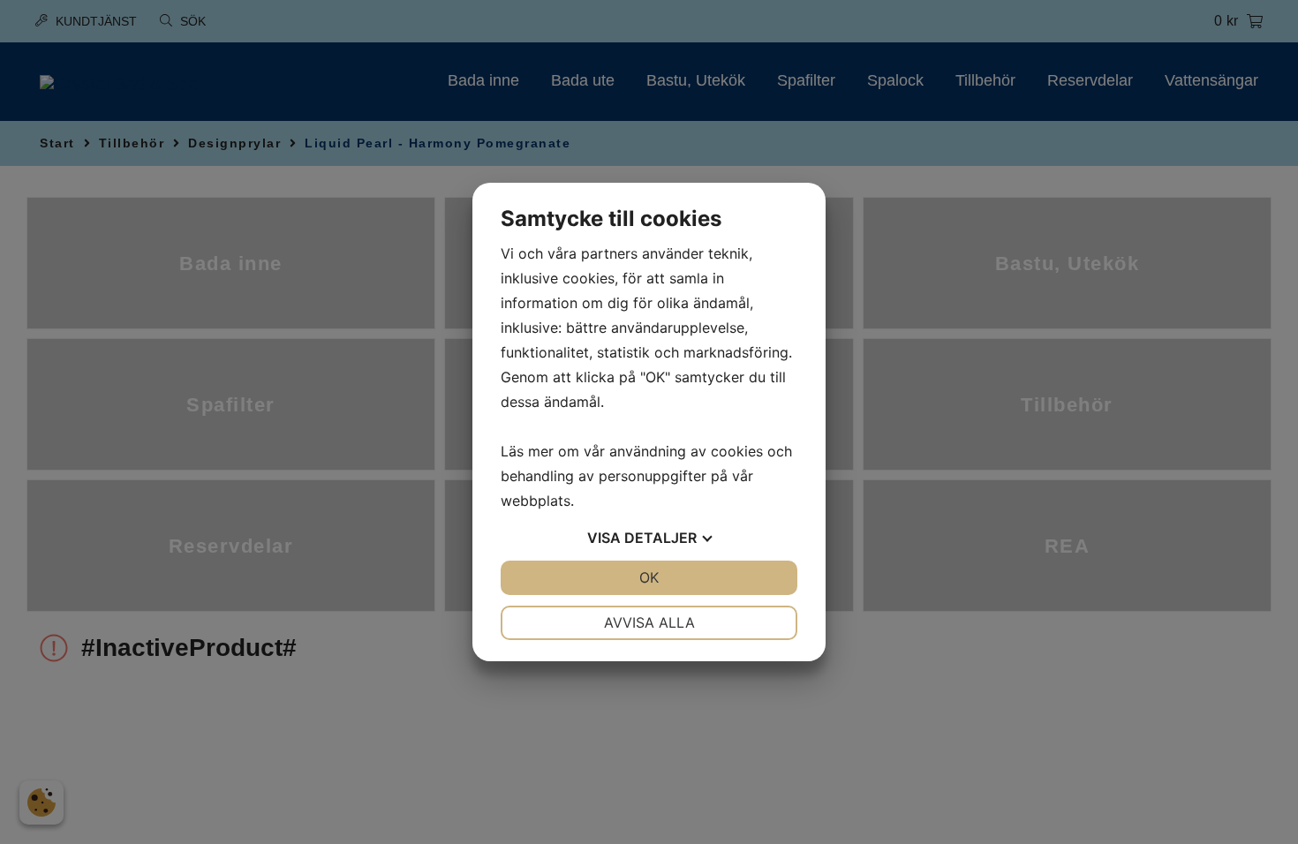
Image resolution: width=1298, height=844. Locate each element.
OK (649, 577)
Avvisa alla (649, 622)
